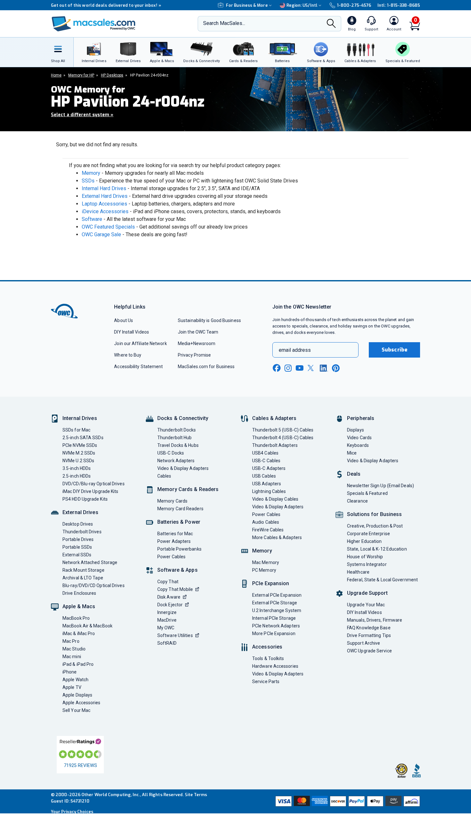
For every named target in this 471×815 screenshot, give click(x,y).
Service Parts (265, 681)
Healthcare (358, 572)
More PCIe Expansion (273, 633)
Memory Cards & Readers (188, 489)
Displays (355, 429)
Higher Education (364, 541)
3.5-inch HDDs (76, 468)
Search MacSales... (224, 23)
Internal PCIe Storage (274, 618)
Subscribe (394, 349)
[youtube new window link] (299, 368)
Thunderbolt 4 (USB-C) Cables (283, 437)
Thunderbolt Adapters (275, 445)
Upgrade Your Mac (366, 604)
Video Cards (359, 437)
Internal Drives (79, 418)
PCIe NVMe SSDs (79, 445)
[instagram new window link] (288, 368)
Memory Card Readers (180, 508)
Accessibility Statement (138, 366)
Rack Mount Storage (83, 570)
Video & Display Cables (275, 499)
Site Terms (196, 794)
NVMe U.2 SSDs (78, 460)
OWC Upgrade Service (369, 650)
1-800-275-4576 (354, 5)
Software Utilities (175, 635)
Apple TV (71, 687)
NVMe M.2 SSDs (78, 453)
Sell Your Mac (76, 710)
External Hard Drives (105, 196)
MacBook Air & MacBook (87, 625)
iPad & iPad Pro (78, 664)
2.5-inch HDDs (76, 476)
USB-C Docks (170, 453)
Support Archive (363, 643)
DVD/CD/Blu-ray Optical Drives (93, 483)
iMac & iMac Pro (78, 633)
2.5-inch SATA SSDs (82, 437)
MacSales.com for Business (206, 366)
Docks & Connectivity (182, 418)
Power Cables (171, 556)
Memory (91, 173)
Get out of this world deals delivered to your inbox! (106, 5)
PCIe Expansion (270, 583)
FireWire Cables (268, 529)
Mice (352, 453)
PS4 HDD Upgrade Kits (85, 499)
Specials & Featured (367, 493)
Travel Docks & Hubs (178, 445)
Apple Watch (75, 679)
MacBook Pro (76, 618)
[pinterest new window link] (336, 368)
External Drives (80, 512)
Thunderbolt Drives (82, 531)
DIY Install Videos (131, 332)
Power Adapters (174, 541)
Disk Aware (168, 597)
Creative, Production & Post (375, 526)
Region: (302, 5)
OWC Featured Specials (108, 227)
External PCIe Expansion (277, 595)
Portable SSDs (77, 547)
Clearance (357, 501)
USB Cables (264, 476)
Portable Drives (78, 539)
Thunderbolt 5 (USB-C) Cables (283, 429)
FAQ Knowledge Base (369, 627)
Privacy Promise (194, 355)
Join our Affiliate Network (140, 343)
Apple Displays (77, 695)
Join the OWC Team (198, 332)
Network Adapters (175, 460)
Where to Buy (127, 355)
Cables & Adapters (274, 418)
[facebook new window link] (276, 368)
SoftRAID (167, 643)
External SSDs (76, 554)
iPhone (69, 671)
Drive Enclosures (79, 593)
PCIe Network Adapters (276, 625)
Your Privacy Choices (72, 811)
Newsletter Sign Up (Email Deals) (380, 485)
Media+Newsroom (196, 343)
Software (92, 219)
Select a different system (82, 115)
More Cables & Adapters (277, 537)
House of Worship (365, 556)
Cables (164, 476)
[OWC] (93, 24)
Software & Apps (177, 570)
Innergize (167, 612)
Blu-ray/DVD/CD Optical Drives (93, 585)
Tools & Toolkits (268, 658)
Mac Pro (70, 641)
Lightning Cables (269, 491)
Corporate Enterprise (368, 533)
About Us (123, 320)
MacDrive (167, 620)
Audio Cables (265, 522)
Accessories (267, 647)
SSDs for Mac (76, 429)
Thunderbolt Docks (176, 429)
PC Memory (264, 570)
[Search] (331, 24)
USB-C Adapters (268, 468)
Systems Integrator (367, 564)
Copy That (167, 581)
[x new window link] (312, 368)
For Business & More (247, 5)
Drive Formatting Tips (369, 635)
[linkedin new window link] (324, 368)
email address (295, 350)
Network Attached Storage (89, 562)
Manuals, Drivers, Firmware (374, 620)
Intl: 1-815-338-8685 (398, 5)
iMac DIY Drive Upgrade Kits (90, 491)
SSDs (88, 181)
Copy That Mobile (175, 589)
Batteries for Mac (175, 533)
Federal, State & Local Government (382, 579)
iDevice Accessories (105, 211)
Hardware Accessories (275, 666)
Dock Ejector (170, 604)
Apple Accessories (81, 702)
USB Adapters (266, 483)
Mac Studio (74, 648)
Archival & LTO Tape (82, 577)
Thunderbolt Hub (174, 437)
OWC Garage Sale (101, 234)
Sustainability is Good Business (209, 320)
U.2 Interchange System (276, 610)
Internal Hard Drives (104, 188)
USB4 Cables (265, 453)
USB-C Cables (266, 460)
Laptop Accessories (104, 204)
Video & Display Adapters (183, 468)
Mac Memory (265, 562)
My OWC (166, 627)
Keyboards (358, 445)
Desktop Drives (77, 524)
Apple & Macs (78, 606)
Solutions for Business (374, 514)
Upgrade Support (367, 593)
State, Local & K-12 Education (377, 549)
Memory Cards (172, 501)
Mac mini (71, 656)
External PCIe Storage (274, 602)
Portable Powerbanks (179, 549)
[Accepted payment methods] (346, 801)
